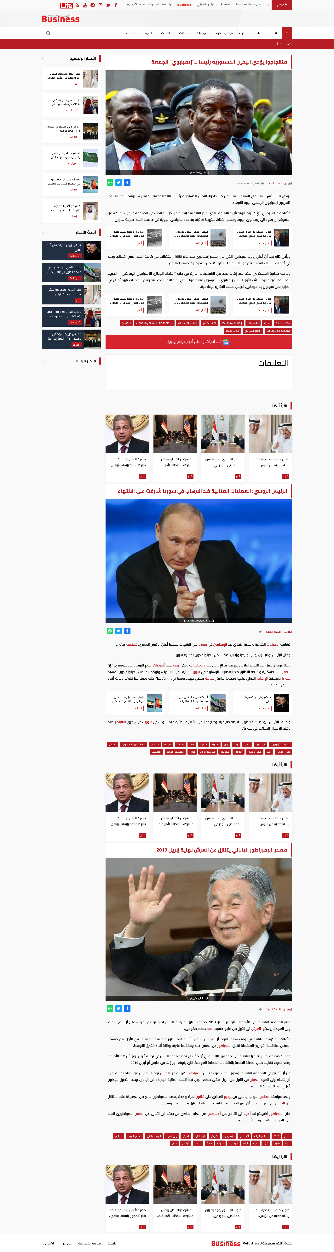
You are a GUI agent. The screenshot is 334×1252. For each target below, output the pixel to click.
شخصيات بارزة (283, 322)
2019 (276, 1136)
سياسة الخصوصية (89, 1243)
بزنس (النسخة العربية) (278, 183)
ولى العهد (171, 1136)
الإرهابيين (220, 644)
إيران (226, 744)
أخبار (275, 44)
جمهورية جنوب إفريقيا (278, 330)
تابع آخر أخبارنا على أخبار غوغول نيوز (195, 341)
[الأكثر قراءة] (42, 361)
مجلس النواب (261, 1136)
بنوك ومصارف (224, 33)
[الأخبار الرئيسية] (42, 58)
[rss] (77, 5)
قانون (200, 1096)
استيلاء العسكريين (188, 322)
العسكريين (253, 322)
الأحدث (165, 33)
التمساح (126, 322)
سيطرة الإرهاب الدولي (133, 744)
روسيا (247, 744)
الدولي (112, 744)
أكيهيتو (214, 1136)
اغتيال (267, 322)
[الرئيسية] (276, 33)
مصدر (287, 1136)
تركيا (236, 744)
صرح (209, 1028)
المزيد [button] (148, 33)
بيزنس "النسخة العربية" (277, 631)
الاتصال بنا (48, 1243)
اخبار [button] (244, 33)
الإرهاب (262, 678)
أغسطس (214, 1113)
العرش (256, 1028)
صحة (209, 1143)
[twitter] (118, 182)
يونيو (227, 1096)
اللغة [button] (132, 33)
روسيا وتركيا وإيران (280, 744)
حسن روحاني (202, 665)
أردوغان (159, 665)
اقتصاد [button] (260, 33)
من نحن (66, 1243)
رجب (176, 665)
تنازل (265, 1143)
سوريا (203, 644)
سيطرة (167, 744)
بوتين (192, 751)
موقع (198, 1143)
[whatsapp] (110, 182)
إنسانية (210, 678)
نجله (245, 1143)
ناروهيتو (233, 1143)
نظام (191, 744)
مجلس (209, 1039)
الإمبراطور (224, 1045)
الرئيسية (287, 44)
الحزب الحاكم (209, 322)
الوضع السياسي (253, 330)
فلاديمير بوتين (207, 751)
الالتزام (121, 722)
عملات (183, 33)
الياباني (185, 1143)
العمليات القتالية (175, 751)
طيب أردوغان (255, 751)
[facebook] (127, 182)
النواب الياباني (154, 1136)
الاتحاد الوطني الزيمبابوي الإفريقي (154, 322)
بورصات (201, 33)
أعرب (247, 1113)
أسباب (220, 1143)
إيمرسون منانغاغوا (232, 322)
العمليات (273, 644)
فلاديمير (131, 644)
